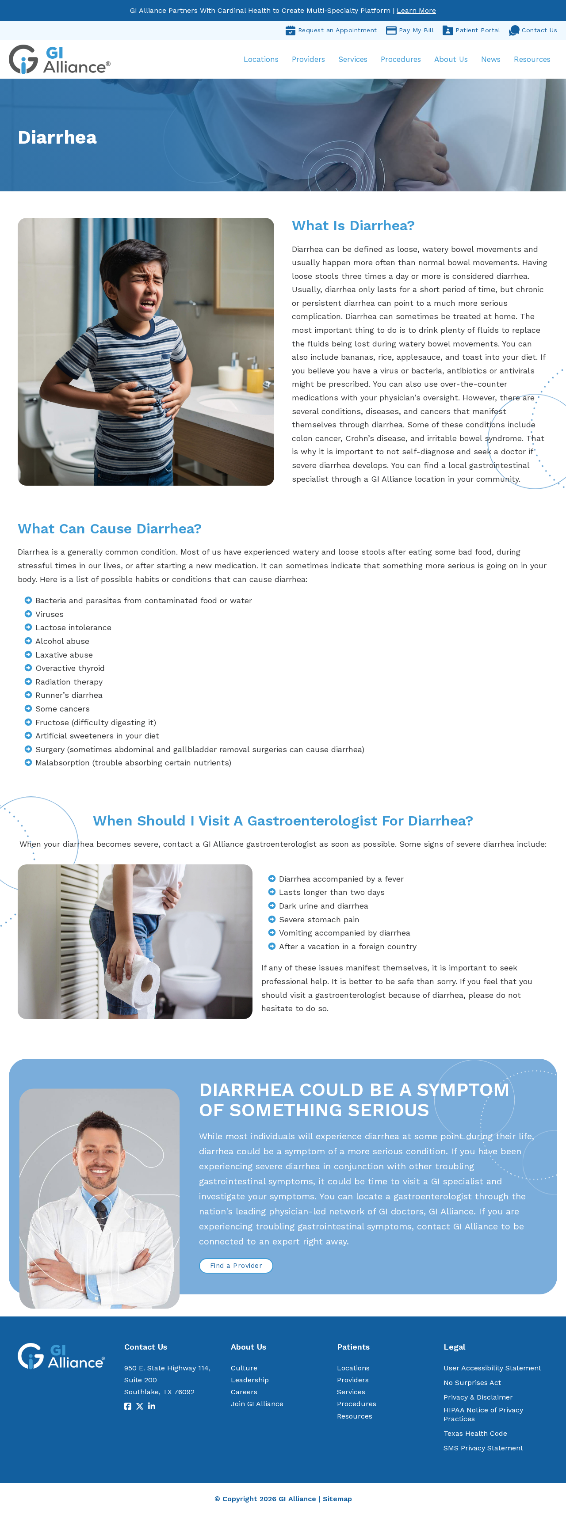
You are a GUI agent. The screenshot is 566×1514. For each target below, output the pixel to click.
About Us (451, 59)
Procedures (401, 59)
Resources (532, 59)
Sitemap (337, 1499)
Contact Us (539, 30)
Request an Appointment (337, 30)
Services (352, 59)
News (491, 59)
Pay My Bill (416, 30)
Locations (261, 59)
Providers (308, 59)
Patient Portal (477, 30)
